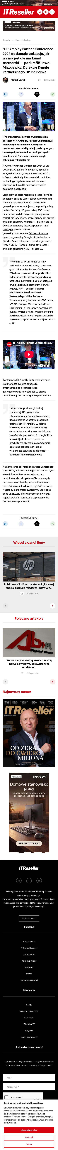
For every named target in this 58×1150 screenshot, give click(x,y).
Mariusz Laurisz (18, 80)
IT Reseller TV (29, 1024)
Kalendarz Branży (29, 961)
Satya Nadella (44, 222)
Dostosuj (29, 1137)
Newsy (29, 1005)
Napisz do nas (28, 919)
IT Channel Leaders (29, 948)
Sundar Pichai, (11, 241)
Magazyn (29, 1031)
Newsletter (29, 968)
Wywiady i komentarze (29, 1011)
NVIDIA (13, 245)
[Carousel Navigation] (29, 606)
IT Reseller (6, 40)
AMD (26, 249)
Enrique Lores (21, 199)
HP (23, 185)
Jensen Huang (27, 245)
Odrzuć (29, 1145)
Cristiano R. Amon (38, 233)
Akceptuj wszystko (29, 1130)
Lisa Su (38, 249)
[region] (29, 1125)
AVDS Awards (29, 955)
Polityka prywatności (29, 980)
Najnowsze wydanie (29, 1037)
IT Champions (29, 942)
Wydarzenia (29, 1018)
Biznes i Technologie (23, 40)
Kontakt (29, 974)
